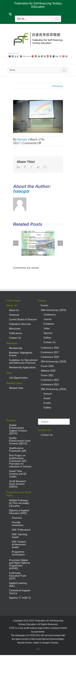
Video (47, 328)
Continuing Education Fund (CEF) (17, 576)
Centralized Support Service (19, 592)
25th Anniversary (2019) (53, 361)
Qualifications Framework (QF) (17, 449)
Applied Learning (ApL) (18, 584)
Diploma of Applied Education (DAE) (19, 512)
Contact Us (15, 337)
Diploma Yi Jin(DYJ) (20, 597)
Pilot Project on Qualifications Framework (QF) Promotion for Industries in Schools (20, 461)
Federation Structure (20, 324)
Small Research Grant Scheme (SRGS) (17, 484)
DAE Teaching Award (19, 535)
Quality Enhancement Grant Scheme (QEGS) (19, 441)
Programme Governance (18, 553)
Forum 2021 (47, 375)
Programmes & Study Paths (18, 494)
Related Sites (14, 383)
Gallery (47, 337)
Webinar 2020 (48, 370)
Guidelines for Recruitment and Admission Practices (23, 361)
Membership (15, 348)
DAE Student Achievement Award (19, 544)
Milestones (15, 328)
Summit (48, 393)
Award (47, 398)
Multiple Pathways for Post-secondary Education (19, 503)
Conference (50, 314)
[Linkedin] (18, 166)
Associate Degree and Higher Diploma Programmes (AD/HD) (19, 564)
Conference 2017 (50, 352)
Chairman (14, 314)
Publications (15, 333)
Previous (58, 86)
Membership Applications (22, 367)
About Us (11, 305)
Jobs (9, 372)
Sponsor (48, 333)
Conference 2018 (50, 357)
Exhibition (49, 323)
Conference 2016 (50, 347)
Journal (47, 319)
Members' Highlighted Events (20, 354)
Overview (17, 517)
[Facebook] (24, 166)
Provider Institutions (18, 524)
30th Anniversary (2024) (53, 389)
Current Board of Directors (23, 319)
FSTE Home (13, 300)
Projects (11, 420)
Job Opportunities (18, 377)
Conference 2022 (50, 380)
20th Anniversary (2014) (53, 310)
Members (11, 343)
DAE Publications (21, 529)
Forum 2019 (47, 366)
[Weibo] (38, 167)
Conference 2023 (50, 384)
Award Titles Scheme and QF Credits (18, 474)
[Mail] (44, 166)
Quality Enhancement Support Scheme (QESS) (18, 429)
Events (42, 300)
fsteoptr (22, 139)
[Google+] (31, 166)
